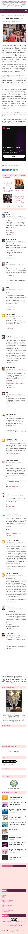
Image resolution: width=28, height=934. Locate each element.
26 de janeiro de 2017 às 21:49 (15, 575)
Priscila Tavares (11, 439)
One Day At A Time (18, 165)
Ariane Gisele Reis (12, 461)
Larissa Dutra (11, 314)
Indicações (7, 165)
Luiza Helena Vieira (7, 21)
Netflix (12, 165)
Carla (8, 288)
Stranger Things (21, 70)
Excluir (14, 234)
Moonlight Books (10, 506)
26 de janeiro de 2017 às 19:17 (15, 441)
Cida (7, 494)
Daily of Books (10, 232)
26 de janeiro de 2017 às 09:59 (15, 241)
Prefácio (8, 407)
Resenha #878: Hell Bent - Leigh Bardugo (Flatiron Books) (17, 816)
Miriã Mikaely (10, 367)
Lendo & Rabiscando (12, 540)
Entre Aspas (13, 307)
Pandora (9, 336)
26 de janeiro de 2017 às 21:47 (15, 516)
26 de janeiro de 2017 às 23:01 (15, 608)
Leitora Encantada (14, 382)
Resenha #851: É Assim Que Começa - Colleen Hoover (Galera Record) (17, 823)
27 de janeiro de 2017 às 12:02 (15, 635)
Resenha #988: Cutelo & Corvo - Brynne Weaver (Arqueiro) (17, 843)
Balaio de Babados (7, 921)
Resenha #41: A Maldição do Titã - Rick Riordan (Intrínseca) (17, 836)
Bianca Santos (11, 414)
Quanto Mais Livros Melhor (13, 453)
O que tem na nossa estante (13, 533)
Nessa (8, 263)
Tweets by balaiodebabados (8, 764)
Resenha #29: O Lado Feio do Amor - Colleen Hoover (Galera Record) (17, 810)
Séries (9, 15)
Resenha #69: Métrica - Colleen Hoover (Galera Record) (17, 856)
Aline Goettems (11, 239)
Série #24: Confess (13, 829)
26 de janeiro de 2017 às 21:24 (15, 496)
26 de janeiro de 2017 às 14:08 (15, 338)
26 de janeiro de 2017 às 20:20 (15, 462)
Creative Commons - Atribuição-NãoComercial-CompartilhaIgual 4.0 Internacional (14, 924)
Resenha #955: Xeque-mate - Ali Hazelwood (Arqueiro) (17, 850)
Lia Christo (10, 607)
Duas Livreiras (9, 328)
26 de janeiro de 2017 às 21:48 (15, 542)
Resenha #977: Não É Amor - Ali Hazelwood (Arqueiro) (17, 803)
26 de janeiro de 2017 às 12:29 (15, 316)
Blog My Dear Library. (17, 486)
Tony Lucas (10, 633)
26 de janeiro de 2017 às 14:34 (15, 369)
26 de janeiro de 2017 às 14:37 (15, 394)
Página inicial (4, 15)
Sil (7, 392)
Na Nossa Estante (12, 514)
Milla (8, 214)
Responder (9, 234)
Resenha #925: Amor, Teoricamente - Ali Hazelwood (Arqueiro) (17, 796)
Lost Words (9, 255)
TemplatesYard (13, 930)
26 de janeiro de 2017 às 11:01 (15, 289)
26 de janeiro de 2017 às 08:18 (15, 216)
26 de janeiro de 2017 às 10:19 (15, 264)
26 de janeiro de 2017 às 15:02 (15, 416)
